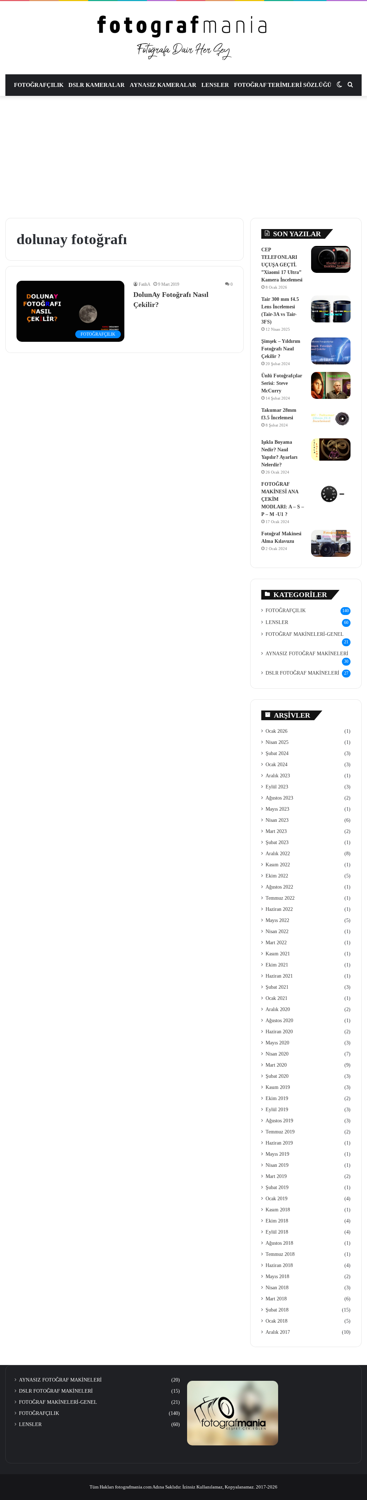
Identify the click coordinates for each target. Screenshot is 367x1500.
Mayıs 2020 (277, 1042)
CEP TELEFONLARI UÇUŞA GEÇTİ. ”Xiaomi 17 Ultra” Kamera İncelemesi (281, 265)
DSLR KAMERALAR (96, 85)
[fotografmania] (183, 37)
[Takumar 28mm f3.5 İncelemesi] (331, 419)
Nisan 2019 (277, 1165)
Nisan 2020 (277, 1054)
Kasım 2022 (278, 864)
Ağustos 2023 (279, 798)
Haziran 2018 (279, 1265)
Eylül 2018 (277, 1232)
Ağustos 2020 (279, 1020)
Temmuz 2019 (280, 1132)
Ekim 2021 (277, 965)
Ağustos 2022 (279, 887)
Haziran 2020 (279, 1031)
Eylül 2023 (277, 786)
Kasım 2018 (278, 1209)
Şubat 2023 (277, 842)
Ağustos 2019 (279, 1120)
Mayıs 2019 (277, 1154)
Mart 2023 (276, 831)
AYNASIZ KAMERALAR (163, 85)
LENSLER (215, 85)
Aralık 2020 (278, 1009)
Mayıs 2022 (277, 920)
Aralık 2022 (278, 853)
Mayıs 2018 (277, 1276)
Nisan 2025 (277, 742)
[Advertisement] (183, 157)
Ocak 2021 (276, 998)
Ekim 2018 (277, 1221)
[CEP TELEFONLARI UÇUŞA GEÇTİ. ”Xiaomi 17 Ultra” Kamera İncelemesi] (331, 259)
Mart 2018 (276, 1298)
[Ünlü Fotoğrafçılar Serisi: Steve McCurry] (331, 385)
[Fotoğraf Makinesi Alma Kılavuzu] (331, 543)
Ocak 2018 (276, 1321)
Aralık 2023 (278, 775)
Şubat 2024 (277, 753)
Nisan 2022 (277, 931)
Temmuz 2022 (280, 898)
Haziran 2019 (279, 1143)
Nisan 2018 (277, 1287)
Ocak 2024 (276, 764)
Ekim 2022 (277, 876)
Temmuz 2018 (280, 1254)
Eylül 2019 (277, 1109)
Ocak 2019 (276, 1198)
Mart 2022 (276, 942)
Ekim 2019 (277, 1098)
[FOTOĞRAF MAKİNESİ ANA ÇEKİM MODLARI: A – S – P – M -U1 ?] (331, 493)
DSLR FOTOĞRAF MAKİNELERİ (302, 673)
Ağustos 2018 (279, 1243)
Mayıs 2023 (277, 809)
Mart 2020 (276, 1065)
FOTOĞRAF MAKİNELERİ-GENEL (305, 634)
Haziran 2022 (279, 909)
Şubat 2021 (277, 987)
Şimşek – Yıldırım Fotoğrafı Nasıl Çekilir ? (280, 349)
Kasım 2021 (278, 953)
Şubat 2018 (277, 1310)
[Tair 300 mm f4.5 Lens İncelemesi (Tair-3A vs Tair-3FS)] (331, 308)
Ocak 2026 (276, 731)
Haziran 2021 (279, 976)
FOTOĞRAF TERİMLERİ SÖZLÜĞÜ (283, 85)
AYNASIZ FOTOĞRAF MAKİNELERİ (307, 653)
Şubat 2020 (277, 1076)
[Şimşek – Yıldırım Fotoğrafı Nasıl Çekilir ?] (331, 350)
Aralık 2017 (278, 1332)
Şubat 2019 (277, 1187)
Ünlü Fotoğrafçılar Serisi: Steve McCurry (281, 383)
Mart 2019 (276, 1176)
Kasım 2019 (278, 1087)
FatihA (145, 284)
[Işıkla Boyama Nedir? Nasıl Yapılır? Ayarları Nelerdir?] (331, 449)
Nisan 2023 (277, 820)
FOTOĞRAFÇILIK (38, 85)
